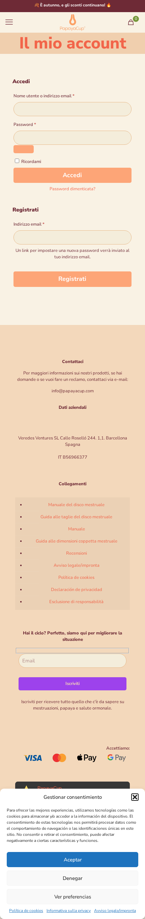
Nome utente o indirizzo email (52, 96)
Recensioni (76, 553)
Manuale (76, 529)
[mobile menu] (9, 22)
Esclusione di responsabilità (76, 602)
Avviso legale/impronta (115, 910)
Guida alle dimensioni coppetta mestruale (76, 541)
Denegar (72, 878)
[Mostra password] (23, 149)
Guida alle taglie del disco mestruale (76, 517)
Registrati (72, 279)
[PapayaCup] (72, 22)
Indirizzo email (37, 224)
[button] (135, 797)
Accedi (72, 175)
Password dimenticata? (72, 189)
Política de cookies (26, 910)
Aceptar (73, 859)
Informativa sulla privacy (69, 910)
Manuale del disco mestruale (76, 505)
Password (33, 124)
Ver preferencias (72, 896)
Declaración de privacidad (76, 590)
